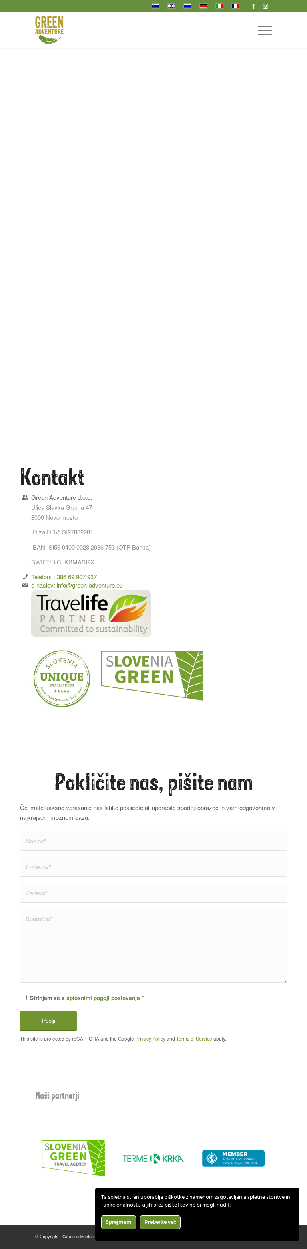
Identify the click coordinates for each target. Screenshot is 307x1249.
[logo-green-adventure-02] (49, 30)
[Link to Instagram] (266, 6)
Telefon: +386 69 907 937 (64, 576)
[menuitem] (261, 30)
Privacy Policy (150, 1038)
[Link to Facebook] (254, 6)
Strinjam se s (87, 998)
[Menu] (261, 30)
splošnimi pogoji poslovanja (103, 998)
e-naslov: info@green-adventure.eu (77, 585)
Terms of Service (194, 1038)
